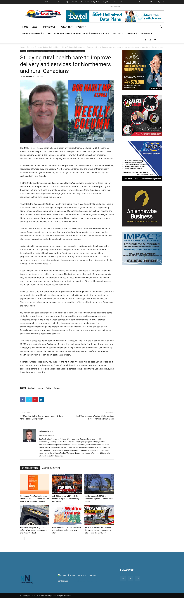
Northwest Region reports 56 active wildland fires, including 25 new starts (66, 530)
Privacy (134, 2)
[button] (160, 27)
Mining (131, 33)
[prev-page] (21, 538)
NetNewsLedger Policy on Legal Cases (98, 2)
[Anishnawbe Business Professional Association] (142, 206)
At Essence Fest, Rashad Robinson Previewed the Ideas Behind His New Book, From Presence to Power (34, 498)
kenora (40, 388)
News (34, 27)
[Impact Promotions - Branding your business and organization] (142, 248)
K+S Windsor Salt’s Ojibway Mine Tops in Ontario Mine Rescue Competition (41, 417)
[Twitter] (150, 40)
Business (145, 33)
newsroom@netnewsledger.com (82, 581)
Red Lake (57, 388)
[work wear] (142, 115)
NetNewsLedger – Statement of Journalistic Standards (63, 2)
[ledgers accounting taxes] (142, 161)
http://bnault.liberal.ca (46, 435)
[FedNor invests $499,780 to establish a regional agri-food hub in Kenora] (99, 484)
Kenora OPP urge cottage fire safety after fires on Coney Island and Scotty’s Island (33, 530)
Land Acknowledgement (155, 2)
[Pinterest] (35, 399)
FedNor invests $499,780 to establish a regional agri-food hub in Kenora (98, 498)
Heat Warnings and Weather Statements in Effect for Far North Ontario (95, 417)
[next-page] (26, 538)
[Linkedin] (41, 399)
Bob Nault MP (27, 76)
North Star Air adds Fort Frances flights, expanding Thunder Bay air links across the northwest (98, 530)
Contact (142, 2)
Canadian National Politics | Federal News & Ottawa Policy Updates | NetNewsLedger (67, 47)
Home (25, 27)
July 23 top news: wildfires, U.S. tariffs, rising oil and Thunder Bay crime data (65, 498)
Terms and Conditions (121, 2)
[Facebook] (146, 40)
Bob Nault (31, 388)
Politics (117, 33)
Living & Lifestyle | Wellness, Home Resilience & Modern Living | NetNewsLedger (64, 33)
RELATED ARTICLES (30, 468)
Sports (80, 27)
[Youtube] (155, 40)
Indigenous (49, 27)
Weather (65, 27)
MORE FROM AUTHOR (51, 468)
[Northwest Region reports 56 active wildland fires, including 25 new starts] (67, 515)
